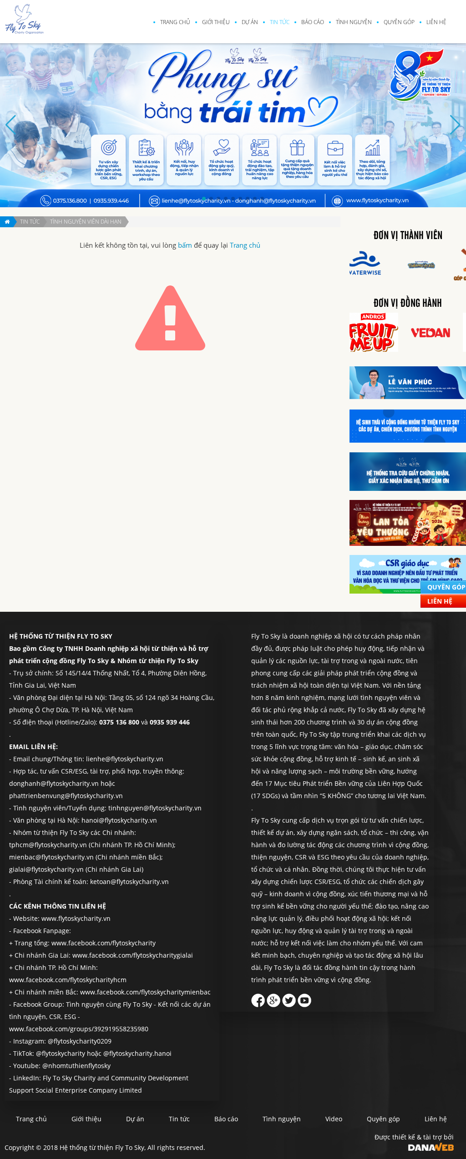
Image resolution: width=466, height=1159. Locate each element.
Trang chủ (175, 22)
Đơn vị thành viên (408, 236)
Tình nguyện (354, 22)
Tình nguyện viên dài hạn (86, 221)
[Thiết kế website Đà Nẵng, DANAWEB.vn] (431, 1146)
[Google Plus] (273, 998)
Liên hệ (436, 22)
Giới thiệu (216, 22)
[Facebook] (258, 998)
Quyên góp (399, 22)
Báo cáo (312, 22)
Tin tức (279, 22)
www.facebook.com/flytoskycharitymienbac (145, 992)
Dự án (250, 22)
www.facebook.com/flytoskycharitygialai (132, 955)
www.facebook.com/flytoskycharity (103, 943)
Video (333, 1118)
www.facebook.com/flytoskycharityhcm (68, 979)
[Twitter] (289, 998)
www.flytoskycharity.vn (76, 918)
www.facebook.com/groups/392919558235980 (78, 1028)
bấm (185, 245)
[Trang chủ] (6, 221)
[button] (204, 198)
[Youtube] (304, 998)
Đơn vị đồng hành (408, 304)
